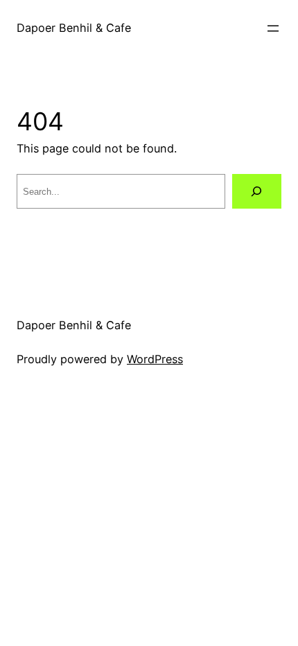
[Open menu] (273, 28)
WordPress (155, 359)
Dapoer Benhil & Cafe (74, 28)
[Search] (256, 191)
